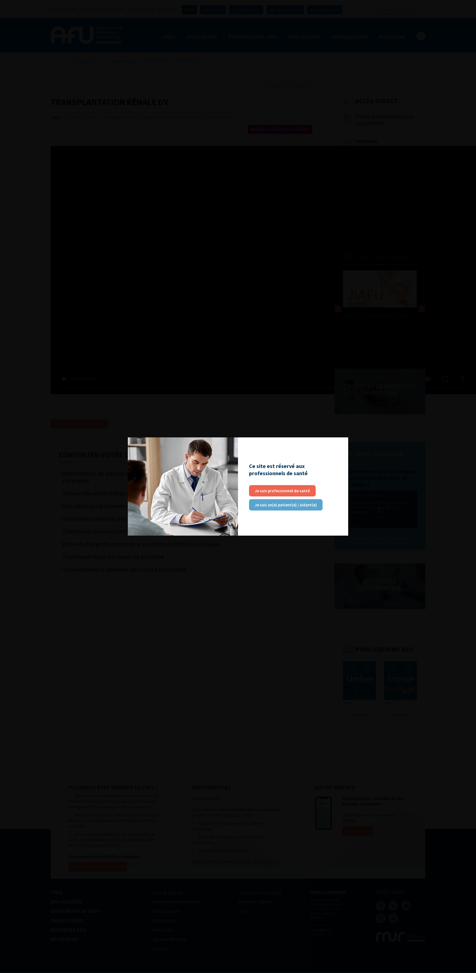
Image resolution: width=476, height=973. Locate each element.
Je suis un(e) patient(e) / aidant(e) (286, 504)
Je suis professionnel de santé (282, 490)
